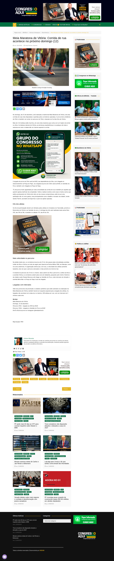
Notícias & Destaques (28, 418)
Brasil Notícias (28, 45)
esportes (34, 379)
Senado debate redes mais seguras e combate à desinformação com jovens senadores (26, 499)
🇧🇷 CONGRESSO (36, 24)
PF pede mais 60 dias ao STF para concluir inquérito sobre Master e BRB (26, 426)
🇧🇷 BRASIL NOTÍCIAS (23, 24)
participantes (65, 379)
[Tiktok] (21, 348)
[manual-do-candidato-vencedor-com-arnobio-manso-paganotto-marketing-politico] (32, 234)
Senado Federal (18, 494)
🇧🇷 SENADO (47, 24)
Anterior (18, 389)
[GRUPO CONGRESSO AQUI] (42, 154)
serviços (17, 382)
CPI (32, 416)
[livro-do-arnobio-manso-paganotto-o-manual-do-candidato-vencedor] (72, 11)
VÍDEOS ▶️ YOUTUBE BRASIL (61, 24)
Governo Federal (49, 456)
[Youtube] (14, 348)
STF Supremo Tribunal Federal (22, 458)
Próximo (66, 389)
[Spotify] (23, 348)
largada (43, 379)
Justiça (32, 453)
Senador (26, 494)
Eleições (63, 416)
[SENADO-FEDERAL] (42, 98)
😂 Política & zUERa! (82, 244)
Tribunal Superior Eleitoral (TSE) (52, 421)
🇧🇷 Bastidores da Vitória (83, 148)
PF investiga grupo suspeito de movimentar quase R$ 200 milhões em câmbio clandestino (57, 499)
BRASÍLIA (26, 416)
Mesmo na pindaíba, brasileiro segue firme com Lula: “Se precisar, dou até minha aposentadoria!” (86, 265)
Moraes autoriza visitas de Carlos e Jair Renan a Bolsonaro (26, 537)
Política (26, 421)
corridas (26, 379)
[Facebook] (18, 348)
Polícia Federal (18, 421)
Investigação (18, 418)
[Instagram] (16, 348)
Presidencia (53, 458)
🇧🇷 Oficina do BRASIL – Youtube (85, 96)
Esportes (35, 45)
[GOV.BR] (87, 223)
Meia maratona (53, 379)
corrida (17, 379)
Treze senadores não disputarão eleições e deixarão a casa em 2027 (56, 426)
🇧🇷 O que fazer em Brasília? (80, 24)
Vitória (25, 382)
